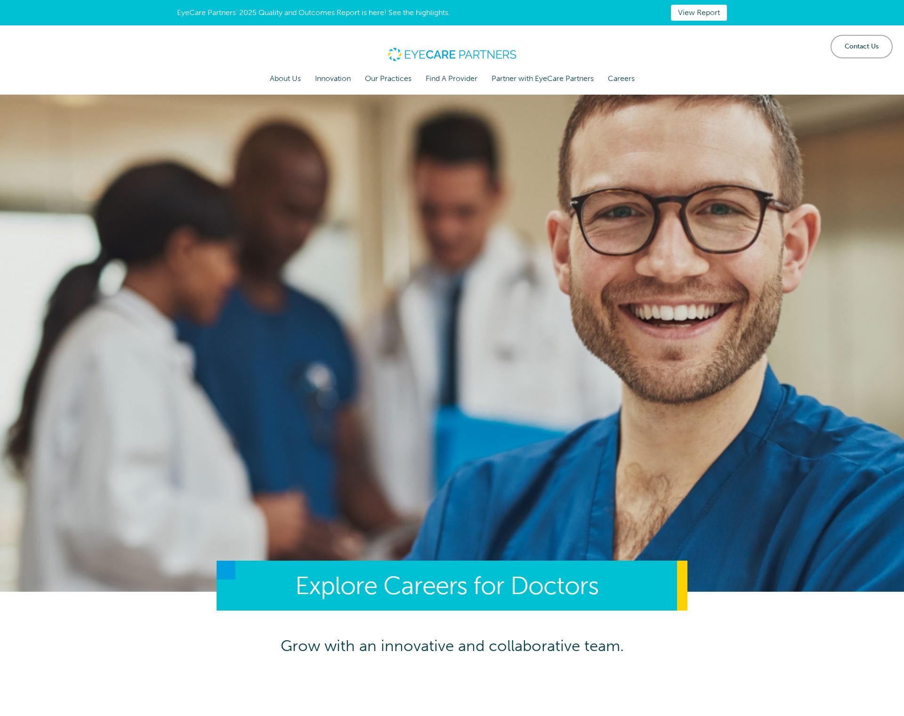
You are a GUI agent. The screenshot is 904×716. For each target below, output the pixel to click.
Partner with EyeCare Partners (543, 78)
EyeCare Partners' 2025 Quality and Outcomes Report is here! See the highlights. (313, 12)
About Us (285, 78)
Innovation (333, 78)
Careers (621, 78)
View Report (699, 12)
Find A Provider (451, 78)
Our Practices (388, 78)
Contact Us (862, 46)
